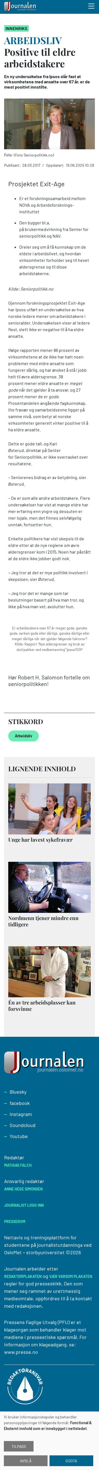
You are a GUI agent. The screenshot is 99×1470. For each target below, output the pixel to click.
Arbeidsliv (23, 735)
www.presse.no (21, 1352)
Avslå (26, 1460)
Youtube (19, 1136)
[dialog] (49, 1440)
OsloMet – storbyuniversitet (34, 1252)
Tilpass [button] (19, 1446)
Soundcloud (22, 1125)
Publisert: (12, 165)
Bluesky (18, 1092)
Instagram (21, 1114)
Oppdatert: (55, 165)
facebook (20, 1103)
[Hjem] (20, 6)
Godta (71, 1460)
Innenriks (17, 28)
